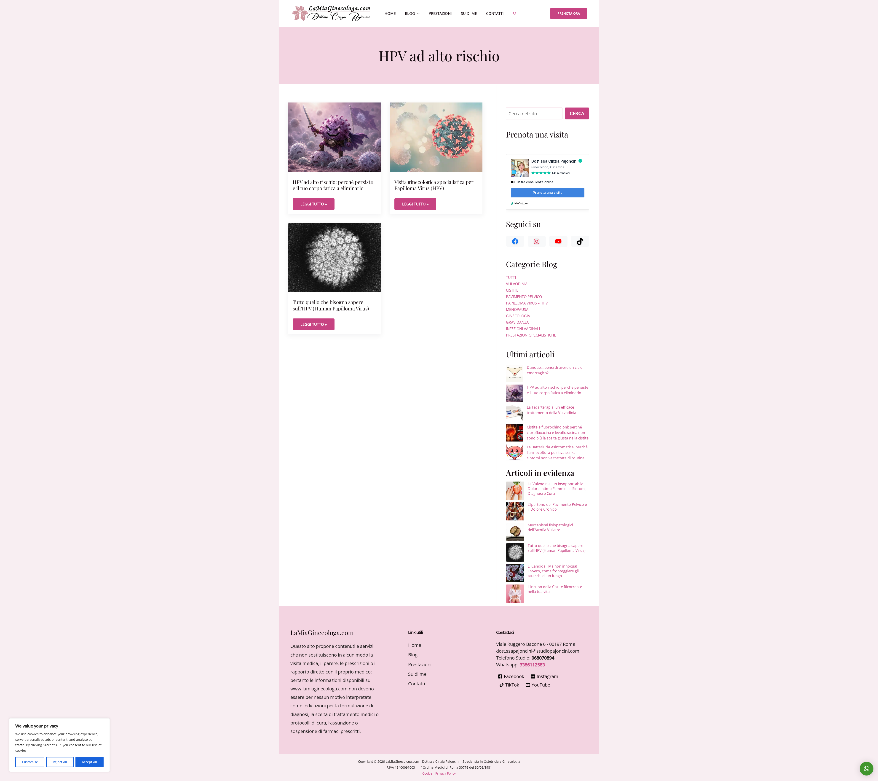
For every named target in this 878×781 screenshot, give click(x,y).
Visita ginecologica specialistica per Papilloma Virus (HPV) (434, 184)
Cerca (577, 113)
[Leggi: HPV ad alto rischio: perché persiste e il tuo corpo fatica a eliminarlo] (334, 137)
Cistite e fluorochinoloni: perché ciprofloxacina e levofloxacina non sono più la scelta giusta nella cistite (558, 433)
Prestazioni (419, 664)
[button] (417, 13)
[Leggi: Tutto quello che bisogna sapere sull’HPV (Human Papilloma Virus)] (334, 257)
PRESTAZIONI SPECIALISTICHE (531, 335)
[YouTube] (558, 241)
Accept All (89, 762)
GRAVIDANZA (517, 322)
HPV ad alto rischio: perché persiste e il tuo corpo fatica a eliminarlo (333, 184)
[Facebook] (515, 241)
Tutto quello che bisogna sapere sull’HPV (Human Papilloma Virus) (331, 305)
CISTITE (512, 290)
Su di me (417, 674)
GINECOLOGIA (518, 315)
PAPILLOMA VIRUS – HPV (527, 303)
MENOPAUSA (517, 309)
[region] (59, 745)
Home (414, 645)
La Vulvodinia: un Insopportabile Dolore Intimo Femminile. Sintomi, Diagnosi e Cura (557, 488)
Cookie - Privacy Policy (439, 773)
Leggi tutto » (317, 204)
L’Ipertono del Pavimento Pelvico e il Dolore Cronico (557, 507)
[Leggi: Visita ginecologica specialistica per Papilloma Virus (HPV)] (436, 137)
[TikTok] (580, 241)
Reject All (60, 762)
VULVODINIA (516, 283)
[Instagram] (537, 241)
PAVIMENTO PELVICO (524, 296)
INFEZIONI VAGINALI (523, 328)
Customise (30, 762)
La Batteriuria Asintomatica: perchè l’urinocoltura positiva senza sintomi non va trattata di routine (557, 452)
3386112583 (532, 665)
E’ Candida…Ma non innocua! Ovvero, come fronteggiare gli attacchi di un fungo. (553, 571)
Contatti (416, 684)
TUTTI (511, 277)
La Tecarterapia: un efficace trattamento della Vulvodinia (551, 410)
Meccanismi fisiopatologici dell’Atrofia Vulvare (550, 527)
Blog (413, 655)
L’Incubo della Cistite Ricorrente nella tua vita (555, 589)
